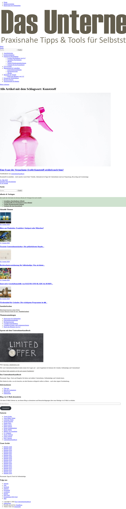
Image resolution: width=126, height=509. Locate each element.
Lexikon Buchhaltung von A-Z (16, 58)
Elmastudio (17, 506)
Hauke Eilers (7, 423)
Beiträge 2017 (8, 461)
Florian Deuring (8, 421)
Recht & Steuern (8, 79)
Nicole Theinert (8, 435)
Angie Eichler (8, 416)
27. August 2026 (5, 243)
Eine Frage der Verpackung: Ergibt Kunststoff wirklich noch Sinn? (32, 170)
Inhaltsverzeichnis (9, 4)
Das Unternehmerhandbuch (23, 501)
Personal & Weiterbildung (11, 78)
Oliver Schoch (8, 436)
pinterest (6, 488)
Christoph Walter (9, 420)
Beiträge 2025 (8, 448)
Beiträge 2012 (8, 470)
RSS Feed (7, 495)
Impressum (7, 392)
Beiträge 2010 (8, 473)
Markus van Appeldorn (10, 431)
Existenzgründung (9, 55)
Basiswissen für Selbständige (12, 5)
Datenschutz (7, 393)
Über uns (6, 388)
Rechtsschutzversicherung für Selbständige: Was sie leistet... (22, 265)
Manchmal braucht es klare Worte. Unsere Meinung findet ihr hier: (14, 310)
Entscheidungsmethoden (14, 70)
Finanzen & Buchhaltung (11, 56)
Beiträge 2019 (8, 458)
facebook (6, 487)
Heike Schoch (8, 426)
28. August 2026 (5, 224)
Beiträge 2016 (8, 463)
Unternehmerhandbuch (17, 174)
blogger (6, 493)
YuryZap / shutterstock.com (11, 365)
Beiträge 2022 (8, 453)
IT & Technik (8, 66)
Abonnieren (5, 408)
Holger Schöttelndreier (10, 428)
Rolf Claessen (8, 438)
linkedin (6, 483)
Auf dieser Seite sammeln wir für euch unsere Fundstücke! (17, 371)
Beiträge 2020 (8, 457)
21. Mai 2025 (4, 180)
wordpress (7, 492)
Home (5, 2)
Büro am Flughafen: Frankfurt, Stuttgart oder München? (22, 228)
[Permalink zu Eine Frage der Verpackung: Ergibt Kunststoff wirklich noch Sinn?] (55, 166)
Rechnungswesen (12, 71)
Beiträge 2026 (8, 447)
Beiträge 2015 (8, 465)
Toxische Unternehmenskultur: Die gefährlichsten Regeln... (22, 247)
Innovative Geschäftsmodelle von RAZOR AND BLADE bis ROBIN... (26, 284)
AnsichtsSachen (8, 53)
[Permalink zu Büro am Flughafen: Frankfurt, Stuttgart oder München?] (5, 223)
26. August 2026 (5, 261)
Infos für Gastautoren (10, 390)
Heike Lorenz (8, 425)
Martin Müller (8, 430)
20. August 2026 (5, 298)
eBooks (9, 61)
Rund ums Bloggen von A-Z (15, 76)
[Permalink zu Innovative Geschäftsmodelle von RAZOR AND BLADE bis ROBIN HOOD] (5, 278)
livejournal (7, 490)
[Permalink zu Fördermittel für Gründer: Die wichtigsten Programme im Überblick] (5, 297)
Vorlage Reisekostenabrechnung (16, 63)
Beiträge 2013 (8, 468)
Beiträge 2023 (8, 452)
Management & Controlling (12, 68)
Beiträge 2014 (8, 466)
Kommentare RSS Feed (11, 497)
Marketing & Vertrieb (10, 75)
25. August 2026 (5, 280)
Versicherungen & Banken (11, 81)
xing (5, 485)
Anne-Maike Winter (9, 418)
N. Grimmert (7, 433)
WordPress (19, 505)
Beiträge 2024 (8, 450)
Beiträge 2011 (8, 471)
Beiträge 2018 (8, 460)
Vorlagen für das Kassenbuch (15, 65)
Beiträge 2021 (8, 455)
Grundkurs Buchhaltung (14, 60)
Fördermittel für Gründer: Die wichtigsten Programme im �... (23, 302)
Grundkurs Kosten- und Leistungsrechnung (16, 325)
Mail (5, 498)
